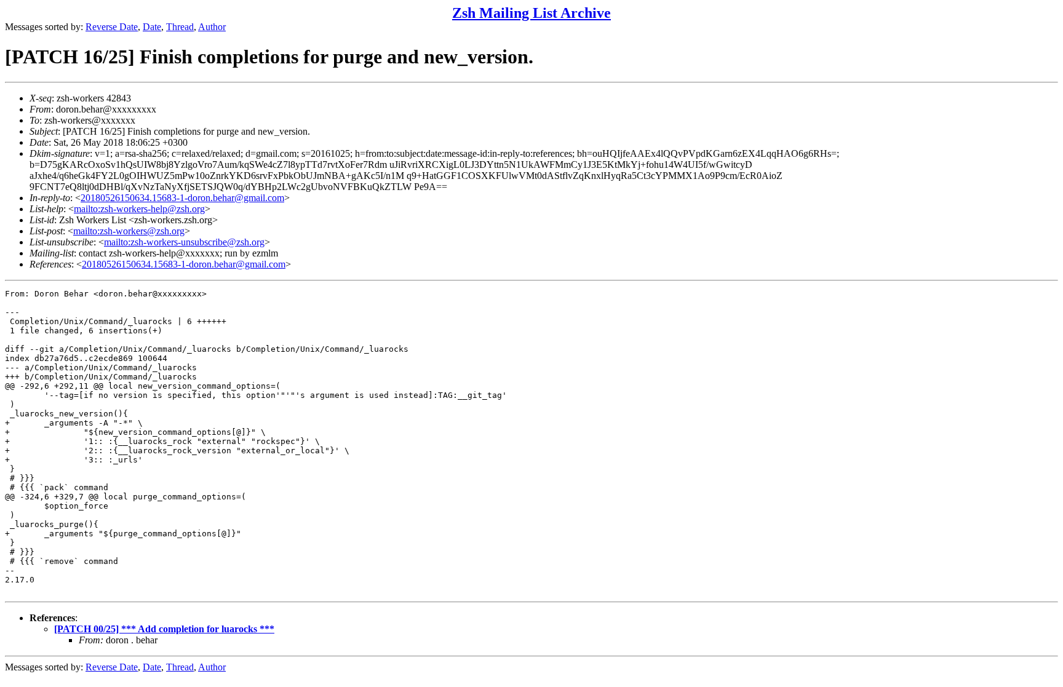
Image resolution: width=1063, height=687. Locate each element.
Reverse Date (112, 27)
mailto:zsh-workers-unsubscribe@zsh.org (184, 242)
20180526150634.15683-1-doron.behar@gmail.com (182, 198)
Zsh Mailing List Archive (531, 13)
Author (212, 27)
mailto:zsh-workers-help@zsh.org (139, 209)
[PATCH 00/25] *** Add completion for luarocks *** (164, 629)
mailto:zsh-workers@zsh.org (129, 231)
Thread (180, 27)
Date (152, 27)
